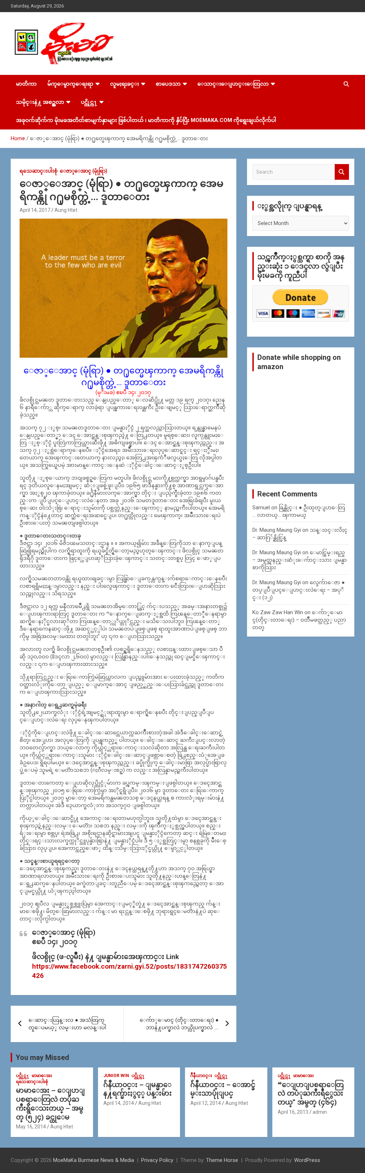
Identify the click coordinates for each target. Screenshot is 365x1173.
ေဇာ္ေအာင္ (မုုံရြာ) (83, 171)
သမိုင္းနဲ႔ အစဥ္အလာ (40, 102)
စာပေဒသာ (168, 84)
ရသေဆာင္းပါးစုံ (38, 171)
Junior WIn (116, 1075)
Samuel (261, 507)
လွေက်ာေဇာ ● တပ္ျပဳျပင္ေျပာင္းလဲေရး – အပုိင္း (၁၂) (298, 590)
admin (320, 1112)
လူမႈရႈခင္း (124, 84)
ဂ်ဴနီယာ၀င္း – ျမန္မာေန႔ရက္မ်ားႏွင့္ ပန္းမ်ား (137, 1089)
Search (342, 172)
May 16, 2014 (31, 1126)
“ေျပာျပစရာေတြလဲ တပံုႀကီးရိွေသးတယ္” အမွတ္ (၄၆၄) (311, 1093)
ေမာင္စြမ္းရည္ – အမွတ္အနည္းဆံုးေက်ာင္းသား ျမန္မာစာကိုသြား (299, 560)
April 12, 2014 (205, 1103)
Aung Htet (66, 210)
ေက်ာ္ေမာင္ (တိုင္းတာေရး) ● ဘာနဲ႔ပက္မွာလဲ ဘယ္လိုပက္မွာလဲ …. (179, 1024)
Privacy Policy (157, 1160)
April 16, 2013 (293, 1112)
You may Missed (42, 1057)
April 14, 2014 (118, 1103)
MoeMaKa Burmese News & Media (93, 1160)
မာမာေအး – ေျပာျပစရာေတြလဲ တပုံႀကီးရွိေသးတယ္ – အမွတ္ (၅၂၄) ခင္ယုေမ (50, 1103)
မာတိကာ (26, 84)
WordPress (307, 1160)
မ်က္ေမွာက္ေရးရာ (70, 84)
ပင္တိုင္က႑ (89, 102)
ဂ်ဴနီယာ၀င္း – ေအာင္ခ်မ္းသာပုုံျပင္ (222, 1089)
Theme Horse (222, 1160)
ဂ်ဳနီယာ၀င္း (201, 1075)
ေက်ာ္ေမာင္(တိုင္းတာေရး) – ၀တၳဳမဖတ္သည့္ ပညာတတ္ (299, 620)
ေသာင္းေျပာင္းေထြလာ (233, 84)
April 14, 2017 (35, 210)
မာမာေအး (42, 1075)
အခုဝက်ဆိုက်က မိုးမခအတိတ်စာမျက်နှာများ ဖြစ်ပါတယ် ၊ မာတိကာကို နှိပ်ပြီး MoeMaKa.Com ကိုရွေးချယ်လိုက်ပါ (146, 120)
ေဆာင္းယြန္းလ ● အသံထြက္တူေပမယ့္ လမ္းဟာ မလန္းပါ (67, 1024)
